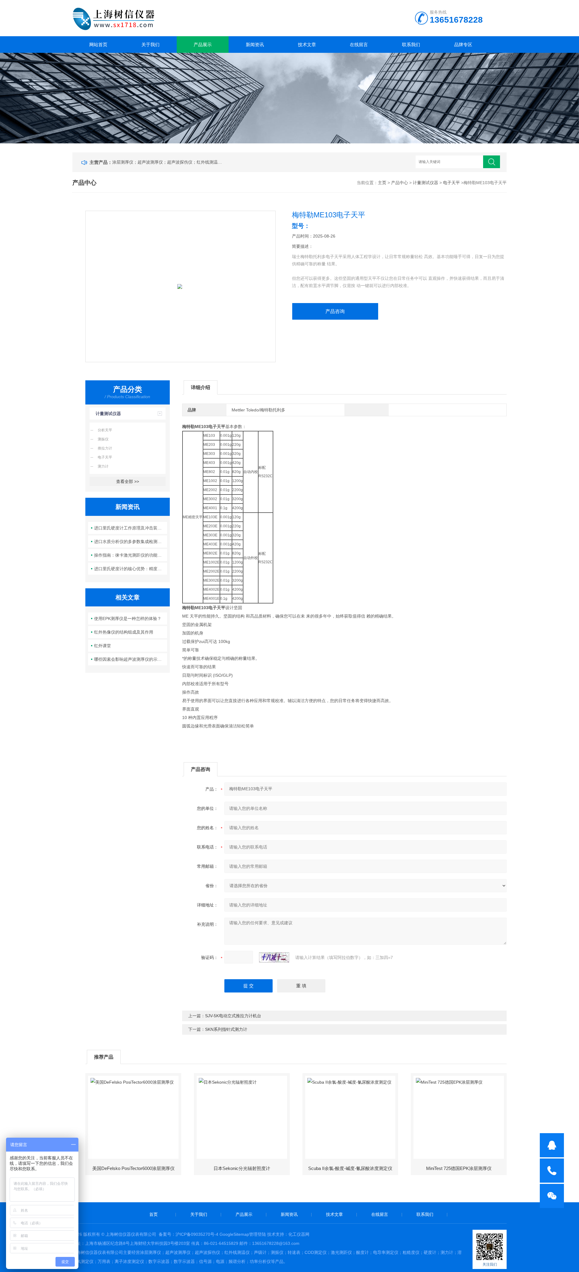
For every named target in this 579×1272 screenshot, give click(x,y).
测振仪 (103, 439)
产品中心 (399, 182)
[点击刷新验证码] (274, 957)
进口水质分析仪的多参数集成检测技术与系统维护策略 (130, 541)
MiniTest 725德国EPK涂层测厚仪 (459, 1168)
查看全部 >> (127, 481)
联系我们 (411, 44)
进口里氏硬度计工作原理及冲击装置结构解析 (130, 528)
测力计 (103, 466)
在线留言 (359, 44)
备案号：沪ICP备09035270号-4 (188, 1234)
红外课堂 (102, 645)
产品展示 (203, 44)
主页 (382, 182)
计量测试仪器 (425, 182)
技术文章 (307, 44)
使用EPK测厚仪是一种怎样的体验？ (127, 618)
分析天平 (105, 430)
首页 (153, 1214)
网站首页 (98, 44)
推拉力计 (105, 448)
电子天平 (451, 182)
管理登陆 (257, 1234)
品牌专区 (463, 44)
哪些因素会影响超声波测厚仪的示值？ (130, 659)
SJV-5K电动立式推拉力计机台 (233, 1015)
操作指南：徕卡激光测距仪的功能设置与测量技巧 (130, 555)
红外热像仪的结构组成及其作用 (123, 632)
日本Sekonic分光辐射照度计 (242, 1168)
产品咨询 (335, 311)
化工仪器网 (298, 1234)
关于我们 (150, 44)
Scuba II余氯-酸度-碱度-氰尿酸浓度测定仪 (350, 1168)
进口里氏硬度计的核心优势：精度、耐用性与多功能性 (130, 568)
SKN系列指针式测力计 (226, 1029)
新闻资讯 (255, 44)
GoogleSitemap (234, 1234)
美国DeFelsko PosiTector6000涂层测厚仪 (133, 1168)
